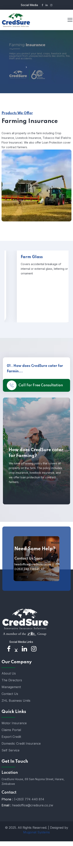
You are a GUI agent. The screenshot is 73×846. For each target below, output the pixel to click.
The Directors (12, 680)
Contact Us (10, 694)
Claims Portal (11, 730)
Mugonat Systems (36, 832)
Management (11, 687)
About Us (9, 673)
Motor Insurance (14, 723)
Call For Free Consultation (40, 385)
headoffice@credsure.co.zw (32, 805)
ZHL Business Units (16, 700)
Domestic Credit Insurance (21, 743)
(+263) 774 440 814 (29, 799)
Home (19, 67)
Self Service (10, 750)
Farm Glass (26, 257)
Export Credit (11, 737)
